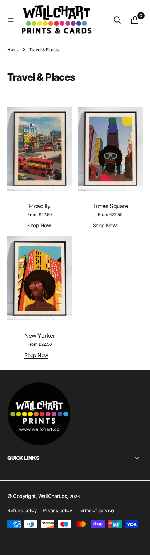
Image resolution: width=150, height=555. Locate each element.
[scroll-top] (137, 542)
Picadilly (40, 206)
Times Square (110, 206)
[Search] (117, 20)
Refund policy (22, 510)
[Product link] (39, 149)
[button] (11, 20)
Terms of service (96, 510)
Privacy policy (57, 510)
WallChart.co (52, 496)
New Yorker (39, 335)
